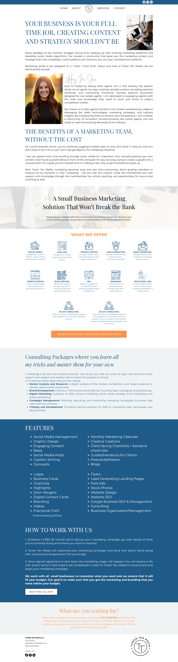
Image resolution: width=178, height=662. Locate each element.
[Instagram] (147, 2)
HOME (64, 8)
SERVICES (103, 8)
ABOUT (76, 8)
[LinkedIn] (151, 2)
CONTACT (119, 8)
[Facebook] (144, 2)
